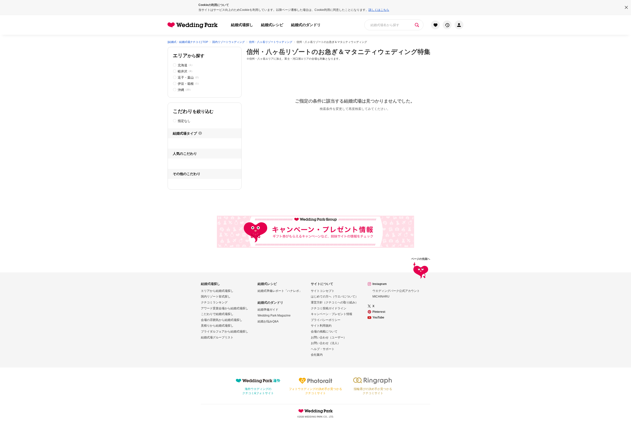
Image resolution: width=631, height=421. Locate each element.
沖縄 (185, 89)
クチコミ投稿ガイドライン (328, 308)
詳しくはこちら (378, 10)
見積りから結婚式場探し (217, 325)
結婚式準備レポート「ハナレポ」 (280, 291)
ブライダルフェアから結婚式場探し (224, 331)
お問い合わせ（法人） (325, 343)
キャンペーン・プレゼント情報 (331, 314)
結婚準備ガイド (268, 309)
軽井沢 (186, 71)
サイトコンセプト (322, 291)
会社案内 (317, 354)
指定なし (184, 121)
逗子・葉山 (189, 77)
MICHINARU (380, 296)
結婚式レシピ (272, 25)
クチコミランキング (214, 302)
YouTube (378, 317)
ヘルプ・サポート (322, 349)
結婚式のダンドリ (306, 25)
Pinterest (378, 312)
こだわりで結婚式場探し (217, 314)
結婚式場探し (242, 25)
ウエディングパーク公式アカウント (396, 291)
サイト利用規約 (321, 325)
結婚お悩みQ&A (268, 321)
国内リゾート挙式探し (215, 296)
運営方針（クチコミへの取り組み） (334, 302)
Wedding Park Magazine (274, 315)
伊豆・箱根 (189, 83)
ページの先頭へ (420, 259)
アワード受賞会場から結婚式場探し (224, 308)
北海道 (186, 65)
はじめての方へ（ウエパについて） (334, 296)
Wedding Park (315, 411)
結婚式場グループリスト (217, 337)
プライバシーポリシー (325, 320)
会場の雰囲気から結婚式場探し (221, 320)
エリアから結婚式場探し (217, 291)
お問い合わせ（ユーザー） (328, 337)
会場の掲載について (324, 331)
